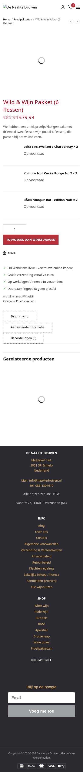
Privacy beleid (42, 556)
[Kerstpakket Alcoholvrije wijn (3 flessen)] (21, 386)
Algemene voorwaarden (41, 544)
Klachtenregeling (41, 569)
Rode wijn (41, 612)
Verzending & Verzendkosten (41, 550)
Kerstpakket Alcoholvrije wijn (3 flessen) (22, 417)
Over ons (41, 532)
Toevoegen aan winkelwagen (30, 240)
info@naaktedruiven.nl (45, 480)
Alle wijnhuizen (42, 587)
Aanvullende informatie (27, 327)
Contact (41, 538)
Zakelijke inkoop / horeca (41, 575)
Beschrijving (20, 316)
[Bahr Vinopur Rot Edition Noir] (11, 205)
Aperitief (41, 630)
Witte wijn (41, 606)
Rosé (41, 624)
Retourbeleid (41, 562)
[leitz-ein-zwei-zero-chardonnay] (11, 152)
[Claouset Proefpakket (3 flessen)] (61, 386)
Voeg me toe (41, 711)
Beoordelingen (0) (23, 338)
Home (6, 19)
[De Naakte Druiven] (20, 7)
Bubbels (41, 618)
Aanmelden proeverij (42, 581)
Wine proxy (42, 642)
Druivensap (41, 636)
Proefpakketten (23, 19)
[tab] (19, 316)
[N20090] (11, 179)
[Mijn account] (62, 7)
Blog (41, 526)
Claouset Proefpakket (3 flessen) (61, 417)
